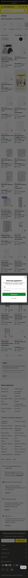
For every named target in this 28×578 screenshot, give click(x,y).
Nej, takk (14, 298)
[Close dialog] (25, 277)
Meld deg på (14, 294)
